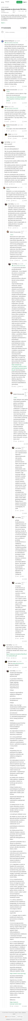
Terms (19, 1012)
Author (8, 91)
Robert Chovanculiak (5, 11)
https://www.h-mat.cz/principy (18, 973)
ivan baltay (7, 142)
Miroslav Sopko (12, 661)
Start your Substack (11, 1016)
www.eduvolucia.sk (18, 663)
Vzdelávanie (5, 7)
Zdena (6, 106)
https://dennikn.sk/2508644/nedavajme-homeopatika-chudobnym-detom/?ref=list (16, 98)
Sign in (25, 2)
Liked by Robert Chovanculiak (12, 42)
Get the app (20, 1016)
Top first (24, 28)
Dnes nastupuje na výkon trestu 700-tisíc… (14, 9)
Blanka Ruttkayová (9, 40)
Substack (8, 1019)
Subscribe (19, 2)
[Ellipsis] (26, 41)
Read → (3, 23)
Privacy (16, 1012)
